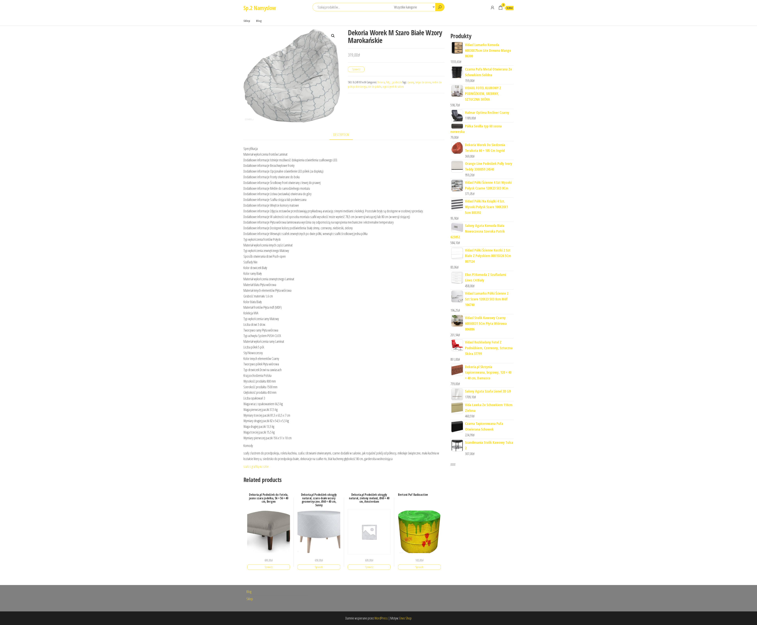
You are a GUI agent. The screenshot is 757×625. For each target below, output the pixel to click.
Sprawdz (356, 69)
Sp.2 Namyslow (259, 8)
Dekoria (381, 82)
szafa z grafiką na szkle (256, 466)
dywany (410, 82)
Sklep (246, 21)
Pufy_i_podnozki (394, 82)
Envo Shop (405, 618)
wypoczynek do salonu (393, 86)
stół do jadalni (374, 86)
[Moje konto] (492, 7)
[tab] (344, 135)
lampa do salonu (423, 82)
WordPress (381, 618)
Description (341, 134)
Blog (259, 21)
